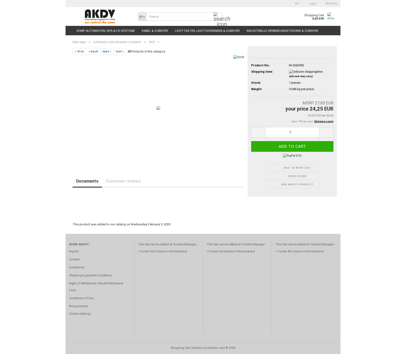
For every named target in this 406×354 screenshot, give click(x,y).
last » (120, 51)
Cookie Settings (80, 313)
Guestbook (76, 267)
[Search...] (218, 16)
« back (93, 51)
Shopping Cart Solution (187, 348)
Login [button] (312, 3)
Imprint (73, 251)
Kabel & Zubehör (155, 30)
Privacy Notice (78, 306)
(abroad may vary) (301, 76)
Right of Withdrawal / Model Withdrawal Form (96, 287)
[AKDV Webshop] (100, 16)
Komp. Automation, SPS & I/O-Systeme (106, 30)
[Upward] (393, 347)
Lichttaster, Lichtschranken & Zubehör (207, 30)
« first (79, 51)
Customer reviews (123, 181)
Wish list (330, 3)
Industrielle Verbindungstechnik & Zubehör (282, 30)
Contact (74, 259)
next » (106, 51)
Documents (87, 181)
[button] (295, 3)
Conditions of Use (81, 298)
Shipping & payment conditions (90, 275)
